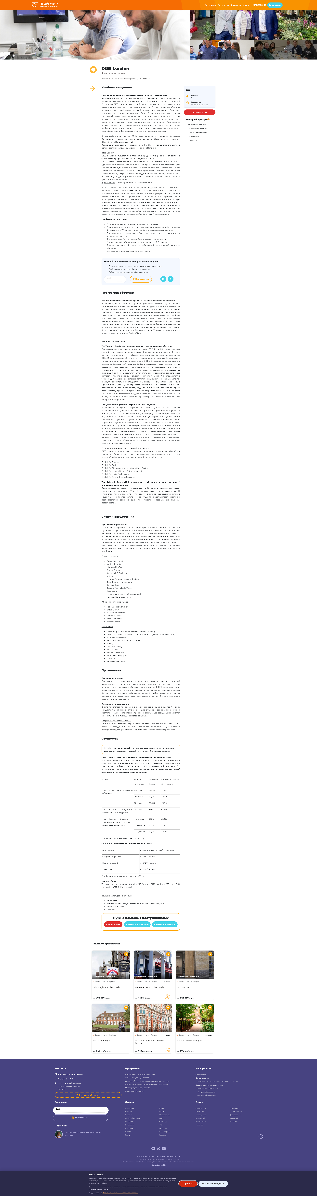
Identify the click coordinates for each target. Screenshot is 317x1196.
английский (201, 1108)
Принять (188, 1183)
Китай (161, 1108)
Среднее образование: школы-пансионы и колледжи (147, 1081)
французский (235, 1115)
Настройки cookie (159, 1165)
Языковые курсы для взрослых (123, 79)
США (161, 1125)
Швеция (162, 1135)
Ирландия (129, 1125)
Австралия (129, 1108)
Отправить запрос (200, 112)
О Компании (201, 1074)
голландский (201, 1115)
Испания (129, 1128)
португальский (236, 1111)
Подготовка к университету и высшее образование (146, 1084)
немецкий (234, 1108)
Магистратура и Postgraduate (137, 1088)
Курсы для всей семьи (134, 1091)
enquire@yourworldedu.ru (70, 1074)
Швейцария (164, 1132)
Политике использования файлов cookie (120, 1193)
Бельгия (128, 1115)
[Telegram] (163, 279)
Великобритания (132, 1118)
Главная (105, 79)
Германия (129, 1121)
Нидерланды (164, 1115)
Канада (128, 1135)
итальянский (201, 1121)
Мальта (162, 1111)
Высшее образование (206, 1095)
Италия (128, 1132)
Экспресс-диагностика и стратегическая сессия (217, 1081)
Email (108, 278)
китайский (200, 1125)
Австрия (128, 1111)
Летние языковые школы (207, 1089)
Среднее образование (206, 1092)
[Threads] (170, 279)
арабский (200, 1111)
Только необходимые (213, 1183)
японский (234, 1121)
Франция (163, 1128)
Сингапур (163, 1121)
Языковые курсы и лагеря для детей (140, 1074)
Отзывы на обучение (89, 1095)
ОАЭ (161, 1118)
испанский (200, 1118)
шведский (234, 1118)
